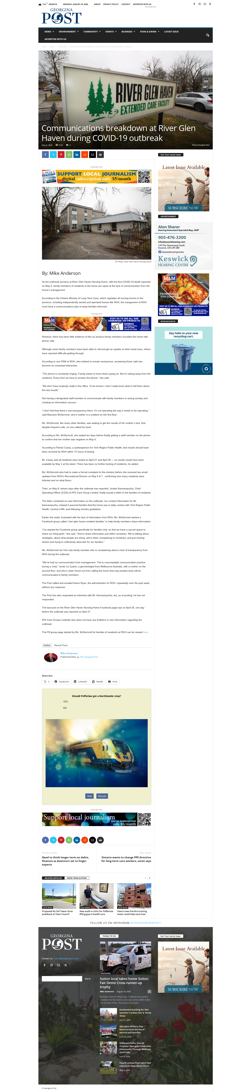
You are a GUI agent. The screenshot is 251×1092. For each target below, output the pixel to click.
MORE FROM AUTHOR (77, 878)
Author (47, 645)
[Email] (92, 154)
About (97, 4)
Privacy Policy (111, 4)
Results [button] (102, 796)
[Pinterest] (61, 154)
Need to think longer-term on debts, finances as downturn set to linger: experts (65, 861)
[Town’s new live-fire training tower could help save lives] (134, 896)
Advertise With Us (142, 4)
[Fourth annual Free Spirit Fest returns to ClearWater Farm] (108, 1067)
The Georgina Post (89, 657)
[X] (210, 4)
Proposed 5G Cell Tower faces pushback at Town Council (57, 913)
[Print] (100, 154)
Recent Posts (61, 645)
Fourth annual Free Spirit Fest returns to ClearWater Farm (135, 1064)
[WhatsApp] (69, 154)
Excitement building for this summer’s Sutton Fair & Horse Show (135, 1012)
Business (127, 31)
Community (90, 31)
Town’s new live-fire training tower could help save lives (132, 913)
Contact (125, 4)
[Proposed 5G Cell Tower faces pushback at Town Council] (59, 896)
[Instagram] (200, 4)
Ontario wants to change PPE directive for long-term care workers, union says (126, 859)
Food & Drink (148, 31)
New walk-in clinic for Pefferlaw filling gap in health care (96, 913)
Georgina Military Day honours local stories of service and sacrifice (132, 1029)
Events (110, 31)
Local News (62, 46)
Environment (67, 31)
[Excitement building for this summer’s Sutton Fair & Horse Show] (108, 1014)
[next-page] (149, 878)
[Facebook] (194, 4)
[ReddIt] (84, 154)
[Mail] (205, 4)
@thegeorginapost (146, 922)
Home (44, 46)
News (48, 31)
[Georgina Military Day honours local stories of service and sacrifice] (108, 1031)
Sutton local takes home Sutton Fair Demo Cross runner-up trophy (124, 983)
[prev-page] (145, 878)
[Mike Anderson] (51, 657)
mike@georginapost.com (66, 958)
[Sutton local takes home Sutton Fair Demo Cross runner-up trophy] (125, 958)
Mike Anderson (69, 653)
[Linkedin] (76, 154)
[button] (207, 35)
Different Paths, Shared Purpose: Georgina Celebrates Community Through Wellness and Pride (135, 1048)
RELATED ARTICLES (53, 878)
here (145, 632)
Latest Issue (171, 31)
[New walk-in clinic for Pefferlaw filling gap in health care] (97, 896)
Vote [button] (89, 796)
